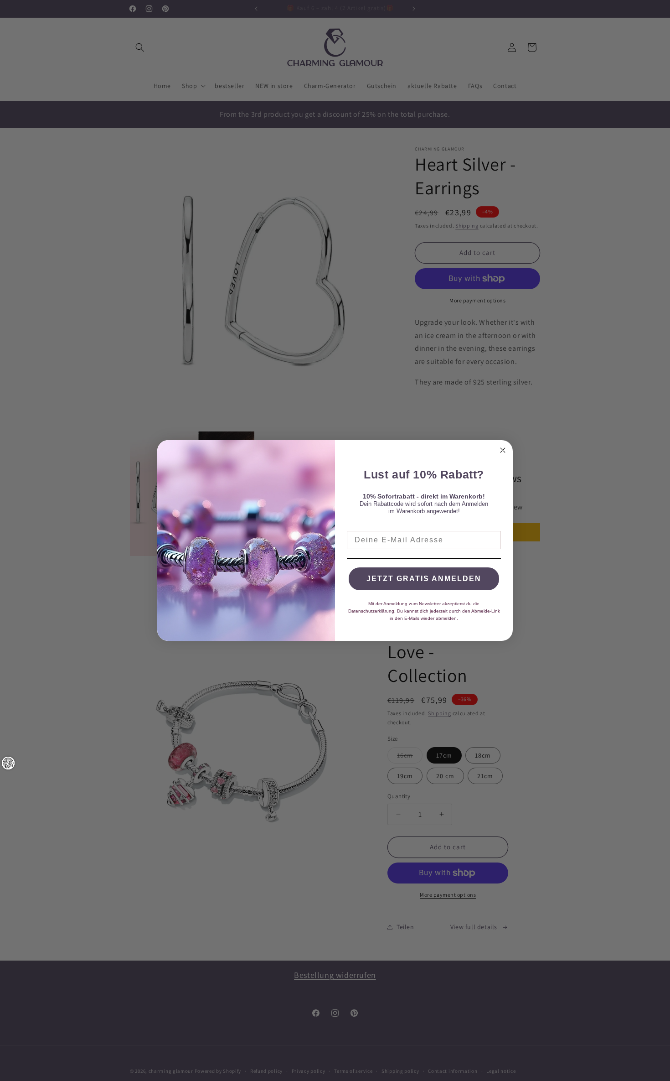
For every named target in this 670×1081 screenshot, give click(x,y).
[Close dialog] (502, 450)
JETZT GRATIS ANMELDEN (423, 578)
